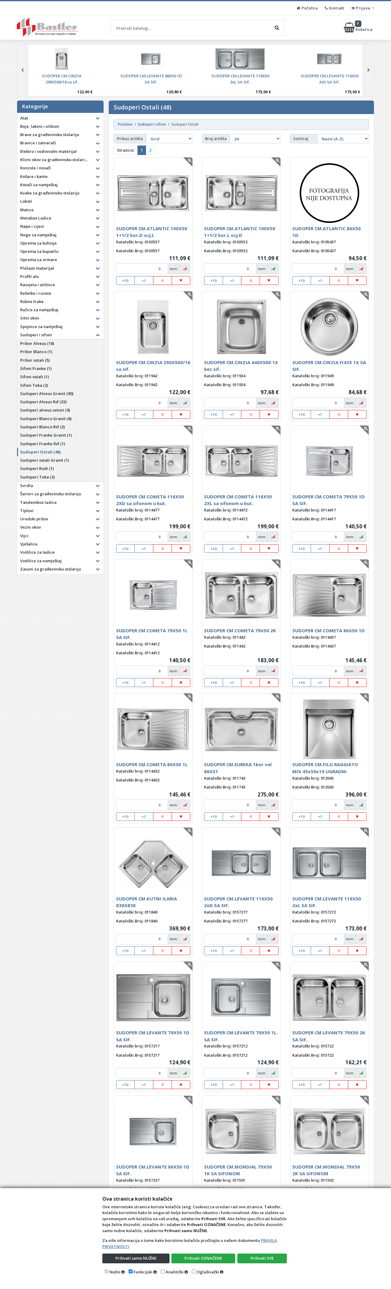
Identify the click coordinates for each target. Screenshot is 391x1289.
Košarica (364, 27)
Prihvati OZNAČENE (203, 1258)
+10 (125, 280)
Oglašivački (208, 1272)
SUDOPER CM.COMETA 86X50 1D (328, 630)
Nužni (114, 1272)
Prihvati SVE (262, 1258)
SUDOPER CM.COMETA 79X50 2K (240, 630)
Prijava (363, 8)
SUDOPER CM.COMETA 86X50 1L (152, 764)
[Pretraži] (276, 27)
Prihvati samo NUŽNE (135, 1258)
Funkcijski (142, 1272)
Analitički (175, 1272)
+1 (144, 280)
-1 (162, 280)
